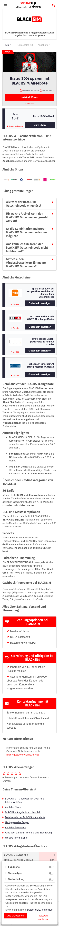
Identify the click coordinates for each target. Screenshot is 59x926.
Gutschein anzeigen (40, 303)
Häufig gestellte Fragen (17, 822)
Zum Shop (40, 125)
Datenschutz (33, 909)
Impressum (47, 909)
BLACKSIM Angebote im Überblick (22, 812)
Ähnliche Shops (13, 807)
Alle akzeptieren (15, 915)
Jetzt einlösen (29, 97)
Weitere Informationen (16, 837)
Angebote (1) (44, 44)
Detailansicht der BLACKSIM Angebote (25, 817)
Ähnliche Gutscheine (15, 827)
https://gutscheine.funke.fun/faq (22, 754)
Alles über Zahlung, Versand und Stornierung (28, 832)
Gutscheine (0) (25, 44)
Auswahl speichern (43, 917)
